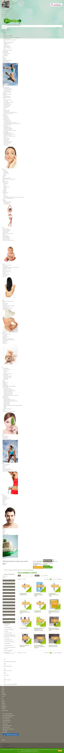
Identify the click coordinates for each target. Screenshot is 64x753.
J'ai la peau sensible (7, 124)
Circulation (6, 44)
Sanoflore (6, 611)
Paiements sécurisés (8, 670)
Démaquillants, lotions (8, 373)
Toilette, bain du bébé (7, 230)
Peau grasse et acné (7, 104)
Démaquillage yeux (7, 127)
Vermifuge (4, 337)
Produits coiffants (6, 271)
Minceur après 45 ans (6, 468)
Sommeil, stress (7, 45)
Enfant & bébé (5, 303)
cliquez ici (38, 751)
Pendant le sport (6, 437)
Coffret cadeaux (6, 534)
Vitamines (4, 32)
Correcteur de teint (7, 142)
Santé (3, 30)
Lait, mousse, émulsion (8, 89)
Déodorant (5, 190)
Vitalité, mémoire (7, 46)
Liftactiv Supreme (24, 628)
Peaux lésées (5, 55)
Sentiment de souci (7, 388)
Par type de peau (6, 119)
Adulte (5, 33)
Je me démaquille (6, 87)
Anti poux (4, 276)
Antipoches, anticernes (8, 128)
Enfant (5, 34)
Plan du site (5, 745)
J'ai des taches (5, 115)
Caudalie (5, 185)
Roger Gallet (6, 183)
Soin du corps (5, 374)
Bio (2, 367)
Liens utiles (5, 730)
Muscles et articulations (7, 439)
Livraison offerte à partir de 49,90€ (10, 684)
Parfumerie (5, 182)
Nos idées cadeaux (6, 722)
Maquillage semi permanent (9, 133)
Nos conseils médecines (7, 713)
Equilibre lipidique (7, 402)
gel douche (6, 172)
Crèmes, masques (7, 369)
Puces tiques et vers (6, 334)
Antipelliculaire (5, 710)
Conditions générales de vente (9, 747)
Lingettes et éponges (8, 91)
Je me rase (5, 496)
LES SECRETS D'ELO (8, 602)
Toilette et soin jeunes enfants (8, 240)
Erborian (6, 596)
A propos (6, 631)
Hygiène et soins (6, 336)
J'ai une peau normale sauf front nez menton (12, 123)
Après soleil (5, 304)
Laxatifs (4, 342)
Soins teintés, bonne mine (8, 113)
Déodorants (6, 378)
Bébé (3, 227)
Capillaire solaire (6, 307)
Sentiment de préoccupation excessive (11, 395)
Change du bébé (6, 236)
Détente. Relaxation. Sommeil (9, 399)
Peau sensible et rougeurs (8, 102)
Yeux (4, 41)
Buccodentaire (5, 52)
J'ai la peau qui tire (7, 121)
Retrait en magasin (7, 679)
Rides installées (7, 111)
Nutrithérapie (5, 397)
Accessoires (6, 145)
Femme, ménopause (7, 47)
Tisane (4, 410)
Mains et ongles (5, 181)
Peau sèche (6, 101)
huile (4, 174)
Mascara (5, 137)
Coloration (4, 269)
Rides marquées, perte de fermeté (10, 112)
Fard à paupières (7, 138)
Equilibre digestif (7, 398)
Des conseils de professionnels (10, 661)
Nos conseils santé (6, 720)
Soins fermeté (5, 465)
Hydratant (4, 505)
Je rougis (4, 114)
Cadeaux (3, 528)
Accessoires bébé (6, 239)
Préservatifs (5, 503)
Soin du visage (5, 368)
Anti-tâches (6, 116)
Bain (3, 176)
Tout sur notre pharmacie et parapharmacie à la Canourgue (9, 635)
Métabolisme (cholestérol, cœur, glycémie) (12, 37)
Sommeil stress (5, 61)
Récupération (5, 438)
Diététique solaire (6, 309)
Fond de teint (6, 140)
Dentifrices (6, 54)
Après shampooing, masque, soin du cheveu (11, 267)
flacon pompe (6, 173)
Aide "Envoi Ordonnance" (9, 641)
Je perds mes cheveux (7, 265)
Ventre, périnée (6, 204)
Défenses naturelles (7, 408)
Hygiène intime (5, 192)
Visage (3, 86)
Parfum (4, 500)
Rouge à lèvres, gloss (8, 134)
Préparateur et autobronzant (8, 301)
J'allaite (4, 234)
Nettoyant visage (6, 498)
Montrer (37, 575)
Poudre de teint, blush (8, 141)
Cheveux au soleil (6, 274)
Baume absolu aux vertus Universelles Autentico (39, 646)
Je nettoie (4, 93)
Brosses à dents (7, 53)
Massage (4, 200)
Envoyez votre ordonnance (8, 729)
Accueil (5, 570)
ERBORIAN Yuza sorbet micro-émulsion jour (54, 612)
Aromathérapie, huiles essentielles (9, 386)
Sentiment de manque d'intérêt (9, 390)
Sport (3, 434)
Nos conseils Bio (6, 718)
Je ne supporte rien (7, 120)
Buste (4, 199)
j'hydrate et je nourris (7, 97)
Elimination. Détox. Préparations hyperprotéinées (13, 405)
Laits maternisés (6, 235)
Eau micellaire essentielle (24, 646)
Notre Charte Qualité (9, 650)
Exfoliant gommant (7, 96)
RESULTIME (7, 608)
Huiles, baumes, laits (7, 377)
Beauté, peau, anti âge (8, 36)
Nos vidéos (5, 732)
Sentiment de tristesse (8, 394)
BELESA (6, 586)
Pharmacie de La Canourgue (7, 8)
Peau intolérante (7, 103)
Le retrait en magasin (7, 725)
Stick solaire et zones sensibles (9, 305)
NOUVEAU (3, 708)
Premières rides (7, 110)
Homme (5, 189)
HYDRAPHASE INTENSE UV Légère (54, 594)
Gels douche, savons (7, 376)
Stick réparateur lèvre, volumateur (10, 130)
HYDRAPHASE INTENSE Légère (38, 594)
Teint (4, 372)
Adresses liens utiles (9, 645)
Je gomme (5, 175)
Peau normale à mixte (8, 99)
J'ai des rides (5, 107)
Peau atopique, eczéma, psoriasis (9, 179)
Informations (7, 623)
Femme (5, 193)
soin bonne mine (7, 106)
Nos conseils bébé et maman (8, 715)
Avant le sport (5, 436)
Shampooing (5, 266)
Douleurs (4, 59)
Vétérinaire (4, 333)
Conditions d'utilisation (9, 629)
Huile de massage (7, 201)
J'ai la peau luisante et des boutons (10, 122)
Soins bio (4, 273)
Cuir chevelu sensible (7, 268)
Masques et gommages (7, 94)
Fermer (59, 750)
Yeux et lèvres (5, 125)
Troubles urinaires (7, 43)
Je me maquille (5, 131)
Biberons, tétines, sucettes (8, 233)
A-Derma (6, 580)
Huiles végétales (6, 396)
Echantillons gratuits (8, 639)
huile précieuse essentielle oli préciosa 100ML (54, 629)
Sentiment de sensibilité (8, 393)
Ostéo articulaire (7, 404)
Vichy (6, 614)
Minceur (3, 463)
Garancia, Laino (6, 187)
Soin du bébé (5, 232)
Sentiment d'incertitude (8, 389)
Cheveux (3, 264)
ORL (4, 48)
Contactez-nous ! (6, 727)
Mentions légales (8, 627)
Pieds (4, 180)
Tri (19, 575)
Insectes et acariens (6, 62)
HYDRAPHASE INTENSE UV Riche (25, 612)
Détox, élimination (6, 471)
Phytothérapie (5, 385)
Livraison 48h (6, 675)
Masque (5, 95)
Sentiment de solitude (8, 391)
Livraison (6, 625)
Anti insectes (5, 343)
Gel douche (5, 497)
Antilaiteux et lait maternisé (8, 338)
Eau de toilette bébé (6, 237)
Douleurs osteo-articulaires (9, 42)
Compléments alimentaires (8, 35)
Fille (4, 194)
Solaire (3, 300)
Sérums (5, 370)
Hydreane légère (23, 594)
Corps (3, 168)
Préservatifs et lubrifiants (8, 198)
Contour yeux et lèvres (8, 129)
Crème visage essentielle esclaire (53, 646)
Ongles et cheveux (7, 38)
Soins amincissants (6, 464)
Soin (4, 98)
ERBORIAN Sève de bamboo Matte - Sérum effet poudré (39, 629)
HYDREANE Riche (37, 611)
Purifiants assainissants (7, 60)
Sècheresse (6, 196)
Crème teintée (6, 144)
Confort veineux (7, 403)
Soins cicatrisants (7, 105)
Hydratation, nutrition (7, 178)
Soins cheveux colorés (7, 270)
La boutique (5, 724)
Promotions (4, 558)
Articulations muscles (8, 202)
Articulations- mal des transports (9, 339)
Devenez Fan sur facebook (11, 734)
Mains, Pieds (6, 379)
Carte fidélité (7, 643)
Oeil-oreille (5, 335)
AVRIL (6, 583)
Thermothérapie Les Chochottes (9, 411)
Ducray (6, 592)
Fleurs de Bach (5, 387)
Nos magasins (7, 652)
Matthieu (5, 188)
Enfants (5, 407)
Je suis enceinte (6, 228)
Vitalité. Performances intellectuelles (10, 400)
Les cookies (7, 638)
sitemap (3, 740)
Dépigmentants (6, 118)
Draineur (4, 466)
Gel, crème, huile (7, 90)
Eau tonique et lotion (7, 88)
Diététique (5, 383)
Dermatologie (5, 340)
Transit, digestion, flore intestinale (10, 39)
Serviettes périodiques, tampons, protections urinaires (14, 197)
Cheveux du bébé (6, 231)
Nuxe (4, 184)
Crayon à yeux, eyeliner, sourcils (10, 136)
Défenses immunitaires (8, 50)
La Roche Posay (7, 599)
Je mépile (4, 191)
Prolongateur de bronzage (8, 308)
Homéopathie (5, 51)
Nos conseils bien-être (7, 717)
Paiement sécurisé (8, 633)
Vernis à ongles (6, 139)
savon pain (6, 171)
